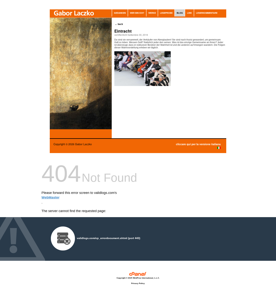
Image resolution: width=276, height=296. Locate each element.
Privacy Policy (138, 283)
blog (180, 12)
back (119, 24)
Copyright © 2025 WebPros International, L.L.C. (138, 278)
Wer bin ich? (137, 12)
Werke (152, 12)
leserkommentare (206, 12)
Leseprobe (166, 12)
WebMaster (50, 197)
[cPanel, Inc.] (138, 274)
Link (189, 12)
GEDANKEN (120, 12)
